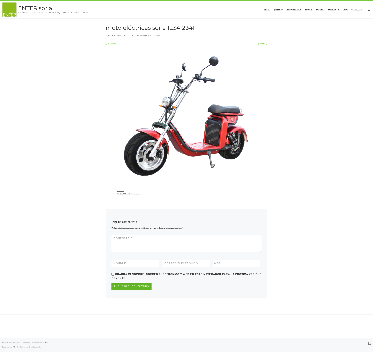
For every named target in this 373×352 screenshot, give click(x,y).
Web (217, 263)
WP (14, 347)
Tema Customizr (35, 347)
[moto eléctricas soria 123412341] (186, 118)
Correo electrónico (180, 263)
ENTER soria (14, 342)
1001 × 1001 (153, 35)
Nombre (119, 263)
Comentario (123, 238)
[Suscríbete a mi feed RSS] (369, 344)
